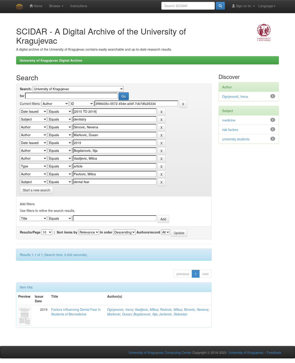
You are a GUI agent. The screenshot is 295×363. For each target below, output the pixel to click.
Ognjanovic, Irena (120, 309)
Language (265, 5)
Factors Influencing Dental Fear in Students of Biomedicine (76, 311)
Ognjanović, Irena (235, 96)
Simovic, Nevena (196, 309)
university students (235, 139)
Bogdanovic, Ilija (145, 314)
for (22, 95)
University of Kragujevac (246, 352)
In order (106, 232)
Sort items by (67, 232)
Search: (26, 88)
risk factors (230, 129)
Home (37, 5)
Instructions (78, 5)
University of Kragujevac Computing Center (160, 352)
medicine (228, 120)
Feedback (274, 352)
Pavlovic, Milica (171, 309)
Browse (55, 5)
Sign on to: (244, 5)
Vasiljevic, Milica (146, 309)
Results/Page (30, 232)
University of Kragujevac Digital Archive (51, 60)
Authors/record (148, 232)
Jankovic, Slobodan (173, 314)
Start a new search (36, 190)
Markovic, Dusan (119, 314)
